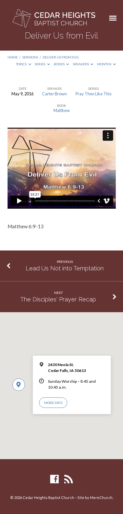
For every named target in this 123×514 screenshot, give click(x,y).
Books (59, 64)
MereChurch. (101, 497)
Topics (21, 64)
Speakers (81, 64)
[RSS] (68, 479)
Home (13, 57)
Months (104, 64)
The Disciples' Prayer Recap (58, 299)
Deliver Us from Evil (61, 57)
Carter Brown (54, 93)
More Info (53, 403)
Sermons (30, 57)
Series (40, 64)
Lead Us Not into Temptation (65, 268)
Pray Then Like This (93, 93)
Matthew (61, 110)
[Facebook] (54, 479)
